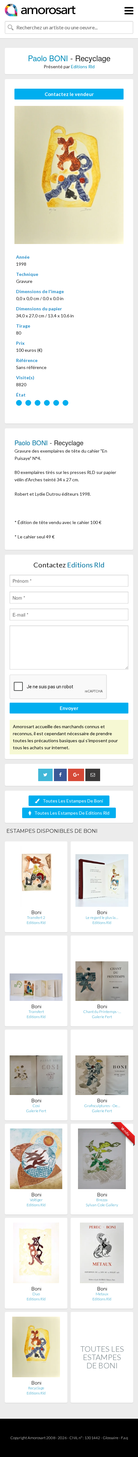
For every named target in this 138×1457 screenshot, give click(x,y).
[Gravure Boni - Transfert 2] (36, 878)
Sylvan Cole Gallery (102, 1204)
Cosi (36, 1105)
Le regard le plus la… (102, 917)
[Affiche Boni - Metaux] (102, 1254)
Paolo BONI (48, 57)
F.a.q (124, 1437)
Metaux (102, 1293)
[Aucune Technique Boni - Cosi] (36, 1066)
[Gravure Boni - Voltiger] (36, 1160)
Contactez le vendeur (69, 94)
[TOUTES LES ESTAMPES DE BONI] (102, 1396)
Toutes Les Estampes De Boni (73, 800)
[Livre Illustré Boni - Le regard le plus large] (101, 878)
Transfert (36, 1011)
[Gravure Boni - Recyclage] (36, 1348)
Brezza (102, 1199)
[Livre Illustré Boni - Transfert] (36, 972)
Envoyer (69, 708)
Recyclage (36, 1388)
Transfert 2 (36, 917)
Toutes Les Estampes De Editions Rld (71, 813)
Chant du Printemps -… (102, 1011)
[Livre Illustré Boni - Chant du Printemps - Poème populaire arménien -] (101, 972)
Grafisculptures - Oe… (102, 1105)
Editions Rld (83, 66)
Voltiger (36, 1199)
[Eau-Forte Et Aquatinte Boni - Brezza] (101, 1160)
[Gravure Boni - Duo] (36, 1254)
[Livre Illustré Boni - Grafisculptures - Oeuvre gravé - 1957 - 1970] (101, 1066)
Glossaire (110, 1437)
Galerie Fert (102, 1016)
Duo (36, 1293)
